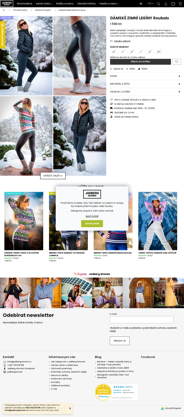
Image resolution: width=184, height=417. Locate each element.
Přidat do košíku (140, 61)
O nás (54, 388)
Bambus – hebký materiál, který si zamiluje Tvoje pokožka (114, 363)
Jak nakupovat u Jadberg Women (68, 361)
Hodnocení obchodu (61, 378)
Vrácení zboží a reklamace (64, 365)
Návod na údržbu (59, 375)
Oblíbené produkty (60, 385)
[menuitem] (24, 3)
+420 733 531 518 (15, 365)
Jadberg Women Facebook (21, 368)
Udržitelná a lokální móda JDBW (113, 368)
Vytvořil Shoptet (173, 408)
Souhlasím (92, 223)
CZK (149, 3)
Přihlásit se (120, 340)
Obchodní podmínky (61, 368)
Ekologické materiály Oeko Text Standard (113, 376)
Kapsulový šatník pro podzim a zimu (115, 371)
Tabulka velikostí (122, 41)
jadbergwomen (15, 371)
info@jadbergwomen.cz (19, 361)
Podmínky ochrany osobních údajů (68, 371)
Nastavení (92, 216)
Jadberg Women (99, 274)
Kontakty (55, 382)
